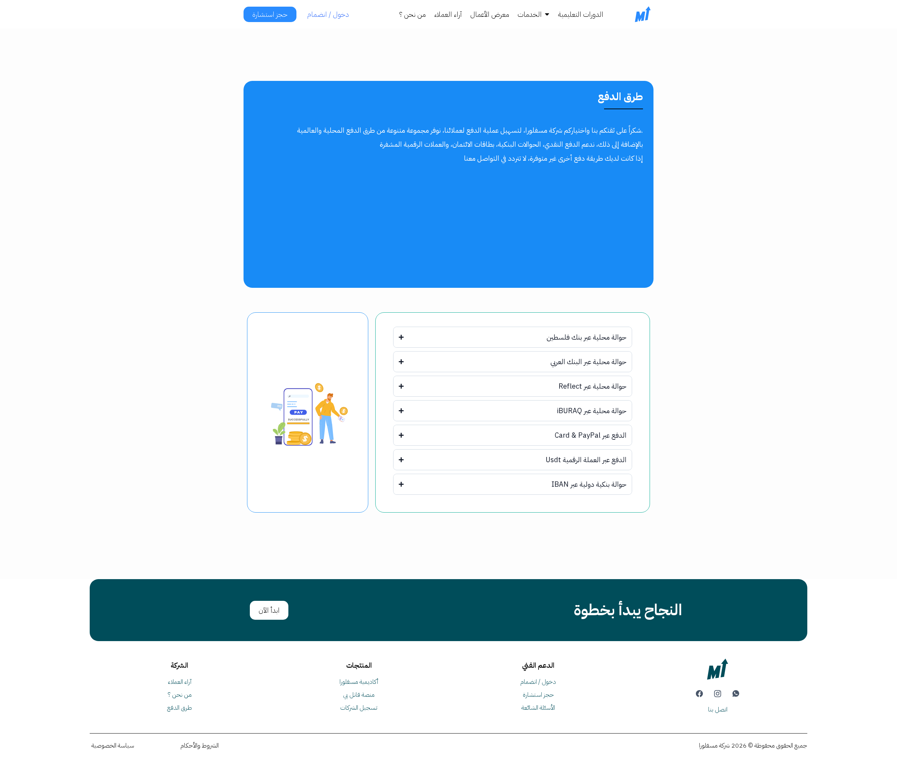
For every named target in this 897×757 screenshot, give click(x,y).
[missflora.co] (643, 14)
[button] (546, 14)
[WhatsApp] (736, 694)
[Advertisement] (448, 230)
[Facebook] (699, 694)
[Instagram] (717, 694)
